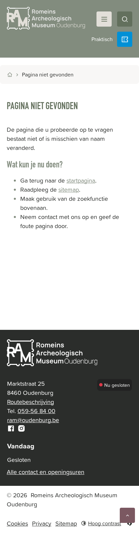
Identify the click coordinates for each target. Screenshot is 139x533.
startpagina (80, 180)
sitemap (68, 189)
